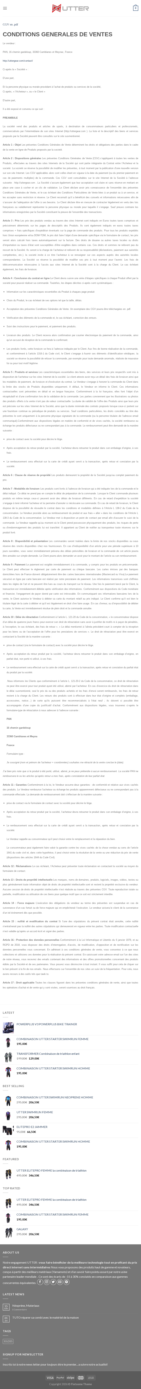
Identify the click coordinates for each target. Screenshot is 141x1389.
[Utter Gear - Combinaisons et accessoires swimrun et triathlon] (70, 8)
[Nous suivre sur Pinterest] (67, 1282)
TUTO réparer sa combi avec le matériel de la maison (45, 1317)
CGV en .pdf (10, 24)
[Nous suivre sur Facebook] (40, 1282)
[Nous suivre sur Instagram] (47, 1282)
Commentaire (19, 1309)
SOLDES (8, 1341)
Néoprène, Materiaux (25, 1305)
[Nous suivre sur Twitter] (53, 1282)
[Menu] (5, 8)
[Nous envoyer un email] (60, 1282)
